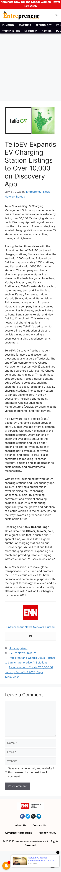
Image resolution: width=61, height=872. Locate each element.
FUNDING (8, 25)
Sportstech (30, 30)
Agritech (46, 30)
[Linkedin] (38, 816)
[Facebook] (22, 816)
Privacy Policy (47, 832)
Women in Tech (11, 30)
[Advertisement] (30, 65)
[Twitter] (27, 816)
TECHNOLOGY (44, 25)
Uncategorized (18, 648)
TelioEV (31, 653)
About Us (20, 825)
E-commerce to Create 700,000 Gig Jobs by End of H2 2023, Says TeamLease (29, 672)
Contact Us (39, 825)
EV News (19, 653)
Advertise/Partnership (18, 832)
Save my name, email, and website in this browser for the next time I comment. (31, 772)
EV (10, 653)
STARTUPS (24, 25)
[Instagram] (33, 816)
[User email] (30, 636)
